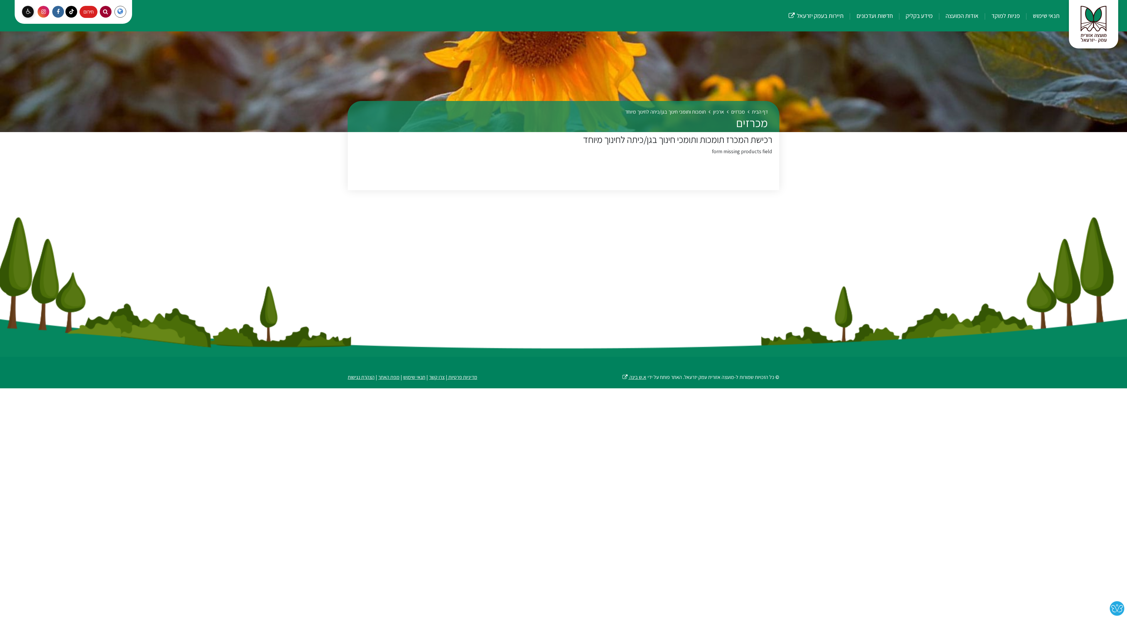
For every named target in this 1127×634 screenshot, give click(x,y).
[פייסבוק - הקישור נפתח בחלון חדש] (58, 12)
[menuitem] (1040, 15)
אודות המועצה (961, 15)
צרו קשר (437, 377)
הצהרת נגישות (361, 377)
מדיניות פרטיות (462, 377)
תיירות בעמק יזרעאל (815, 10)
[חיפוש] (106, 12)
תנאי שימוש (1045, 15)
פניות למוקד (1005, 15)
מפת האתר (388, 377)
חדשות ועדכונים (874, 15)
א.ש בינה (634, 377)
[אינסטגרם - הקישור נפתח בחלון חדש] (43, 12)
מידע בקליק (919, 15)
